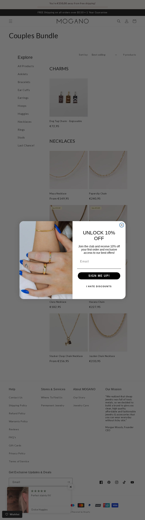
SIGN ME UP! (99, 275)
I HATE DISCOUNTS (99, 286)
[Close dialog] (122, 225)
